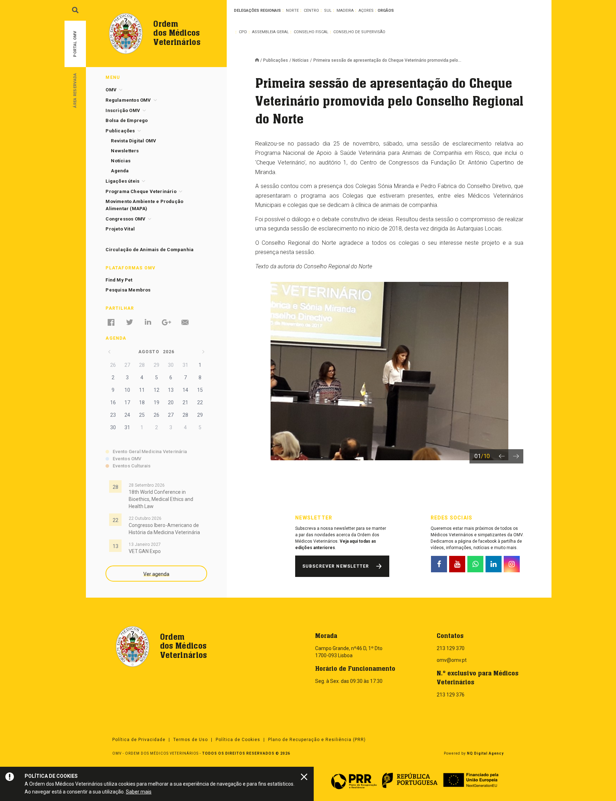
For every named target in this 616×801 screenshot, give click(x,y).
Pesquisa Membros (128, 290)
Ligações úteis (122, 181)
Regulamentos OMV (128, 100)
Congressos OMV (125, 219)
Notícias (300, 60)
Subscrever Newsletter (335, 566)
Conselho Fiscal (311, 32)
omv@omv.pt (452, 660)
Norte (292, 10)
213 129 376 (450, 695)
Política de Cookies (238, 739)
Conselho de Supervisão (359, 32)
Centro (311, 10)
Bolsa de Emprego (127, 120)
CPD (243, 32)
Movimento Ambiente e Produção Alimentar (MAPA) (144, 205)
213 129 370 (450, 648)
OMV (111, 89)
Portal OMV (75, 44)
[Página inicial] (259, 60)
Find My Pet (119, 280)
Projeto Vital (120, 229)
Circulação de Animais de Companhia (150, 249)
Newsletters (125, 150)
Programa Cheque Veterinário (141, 191)
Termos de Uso (190, 739)
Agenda (120, 170)
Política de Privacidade (138, 739)
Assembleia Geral (270, 32)
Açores (366, 10)
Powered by (474, 753)
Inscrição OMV (123, 110)
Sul (328, 10)
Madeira (345, 10)
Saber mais (139, 792)
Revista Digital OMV (133, 140)
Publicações (275, 60)
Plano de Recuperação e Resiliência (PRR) (317, 739)
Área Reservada (75, 90)
